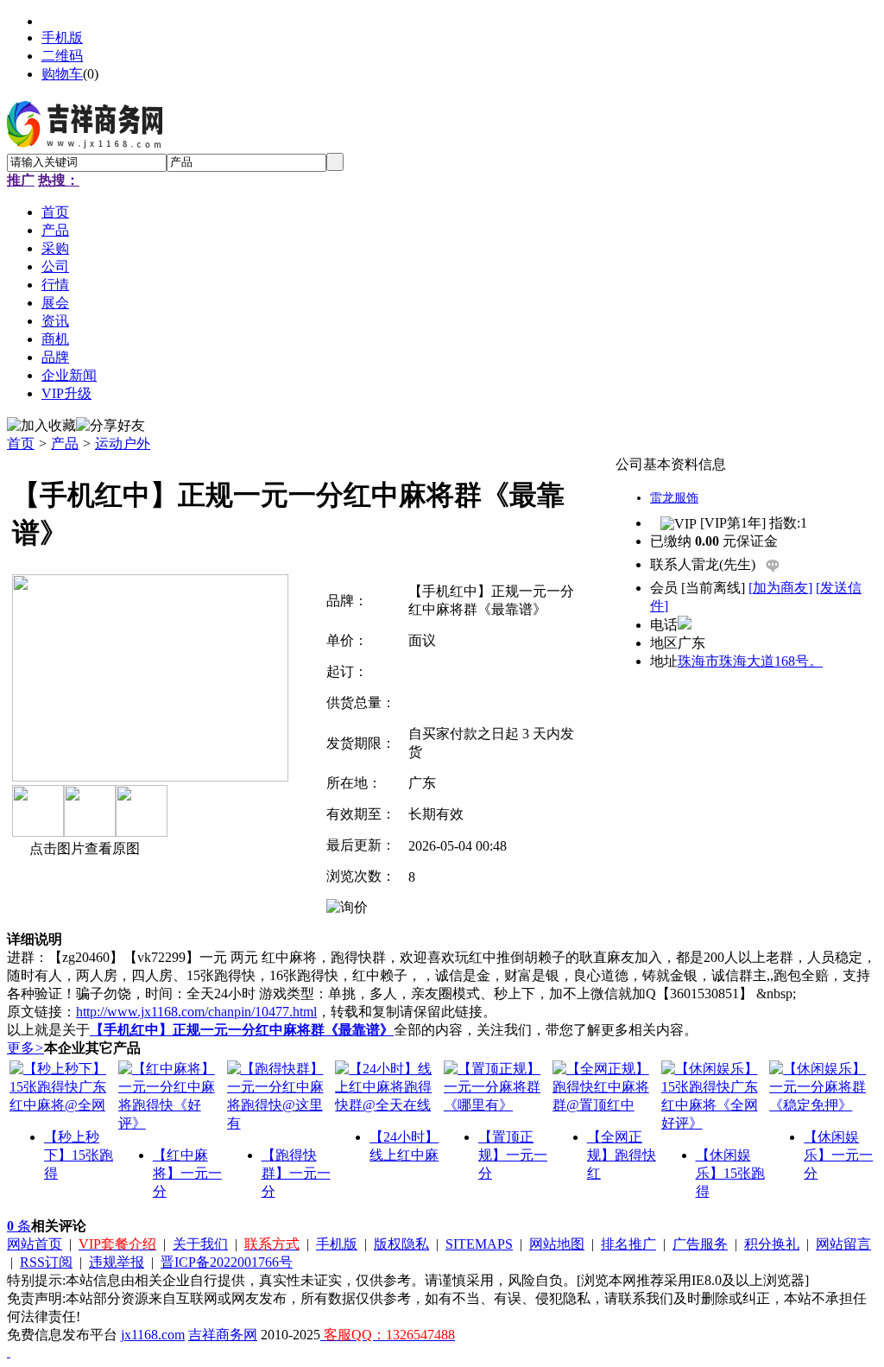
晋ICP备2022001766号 (227, 1262)
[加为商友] (780, 587)
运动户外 (122, 443)
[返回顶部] (8, 1352)
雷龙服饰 (674, 497)
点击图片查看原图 (83, 848)
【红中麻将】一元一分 (187, 1173)
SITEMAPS (479, 1244)
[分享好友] (110, 426)
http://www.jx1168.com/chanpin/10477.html (196, 1011)
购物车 (62, 73)
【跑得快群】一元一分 (296, 1173)
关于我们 (200, 1244)
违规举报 (116, 1262)
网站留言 (843, 1244)
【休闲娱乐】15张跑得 (730, 1173)
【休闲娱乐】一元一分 (838, 1155)
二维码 (62, 55)
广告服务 (700, 1244)
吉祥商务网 (222, 1334)
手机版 (62, 37)
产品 (65, 443)
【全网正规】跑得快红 (621, 1155)
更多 (25, 1048)
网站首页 (34, 1244)
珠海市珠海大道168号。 (750, 661)
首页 (21, 443)
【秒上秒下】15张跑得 (78, 1155)
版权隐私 (401, 1244)
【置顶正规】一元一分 (512, 1155)
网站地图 (556, 1244)
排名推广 (628, 1244)
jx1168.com (153, 1334)
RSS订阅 (46, 1262)
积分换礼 (771, 1244)
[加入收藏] (41, 426)
